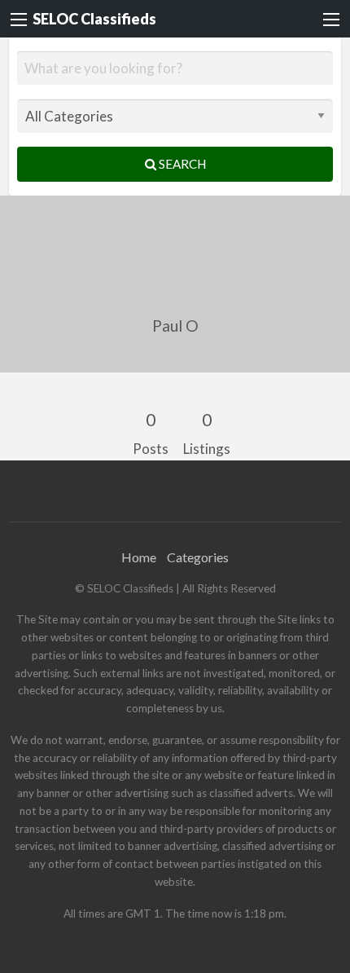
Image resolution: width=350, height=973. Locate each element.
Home (138, 557)
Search (181, 163)
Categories (198, 557)
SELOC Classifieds (94, 19)
